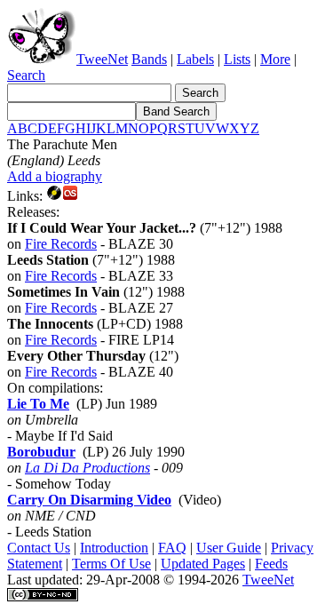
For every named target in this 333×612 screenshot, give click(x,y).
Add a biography (54, 176)
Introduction (114, 547)
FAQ (172, 547)
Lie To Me (38, 403)
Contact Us (38, 547)
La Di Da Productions (87, 467)
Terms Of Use (111, 563)
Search (26, 75)
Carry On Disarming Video (89, 499)
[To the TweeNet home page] (41, 59)
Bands (149, 59)
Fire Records (61, 243)
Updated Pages (203, 563)
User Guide (228, 547)
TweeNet (102, 59)
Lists (237, 59)
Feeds (271, 563)
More (275, 59)
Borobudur (41, 451)
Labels (195, 59)
